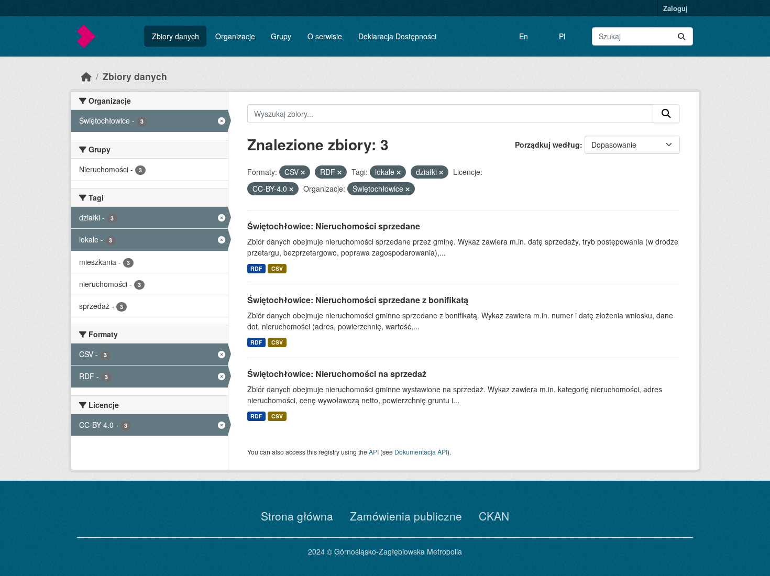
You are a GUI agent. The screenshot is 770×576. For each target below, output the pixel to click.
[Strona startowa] (86, 76)
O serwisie (324, 36)
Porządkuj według (547, 144)
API (374, 451)
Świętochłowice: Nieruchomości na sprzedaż (336, 374)
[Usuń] (303, 172)
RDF (256, 268)
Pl (562, 36)
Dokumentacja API (420, 451)
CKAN (494, 516)
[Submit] (681, 36)
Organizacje (235, 36)
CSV (277, 268)
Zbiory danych (175, 36)
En (523, 36)
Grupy (281, 36)
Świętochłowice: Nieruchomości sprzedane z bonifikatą (357, 300)
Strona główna (297, 516)
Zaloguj (675, 8)
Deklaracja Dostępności (397, 36)
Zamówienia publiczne (406, 516)
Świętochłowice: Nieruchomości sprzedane (333, 226)
